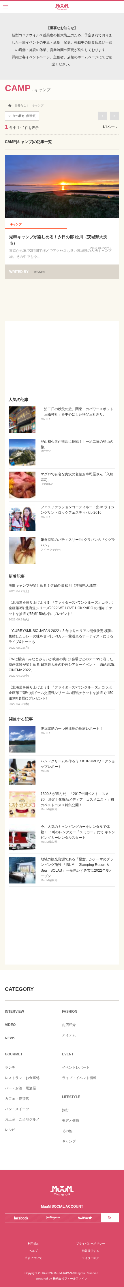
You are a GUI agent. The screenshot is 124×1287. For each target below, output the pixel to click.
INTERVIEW (14, 1012)
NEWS (10, 1038)
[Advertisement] (62, 357)
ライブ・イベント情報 (79, 1078)
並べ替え (21, 116)
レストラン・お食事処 (22, 1078)
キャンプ (69, 1141)
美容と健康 (70, 1121)
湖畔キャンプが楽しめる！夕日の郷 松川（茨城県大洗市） (54, 588)
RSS (110, 1217)
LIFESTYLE (71, 1097)
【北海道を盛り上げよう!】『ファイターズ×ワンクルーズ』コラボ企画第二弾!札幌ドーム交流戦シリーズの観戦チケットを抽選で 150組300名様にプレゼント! (61, 695)
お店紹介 (69, 1025)
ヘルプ (33, 1250)
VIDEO (10, 1025)
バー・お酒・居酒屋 (20, 1088)
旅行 (65, 1110)
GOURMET (13, 1054)
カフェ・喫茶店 (17, 1099)
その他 (67, 1131)
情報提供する (90, 1250)
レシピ (10, 1130)
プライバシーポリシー (90, 1243)
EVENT (68, 1054)
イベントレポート (76, 1067)
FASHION (69, 1012)
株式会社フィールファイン (70, 1278)
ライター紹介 (90, 1258)
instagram (53, 1217)
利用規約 (33, 1243)
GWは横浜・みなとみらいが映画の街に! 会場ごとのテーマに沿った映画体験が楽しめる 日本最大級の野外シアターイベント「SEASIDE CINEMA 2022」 (61, 667)
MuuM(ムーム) (62, 1190)
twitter (85, 1217)
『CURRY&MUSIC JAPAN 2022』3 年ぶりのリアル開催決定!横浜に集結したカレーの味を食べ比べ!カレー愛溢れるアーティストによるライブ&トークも (62, 639)
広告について (33, 1258)
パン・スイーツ (17, 1109)
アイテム (69, 1035)
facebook (21, 1217)
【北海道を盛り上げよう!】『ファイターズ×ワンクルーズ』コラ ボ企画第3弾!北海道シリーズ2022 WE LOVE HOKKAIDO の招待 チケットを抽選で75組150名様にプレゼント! (61, 611)
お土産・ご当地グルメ (22, 1119)
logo (62, 5)
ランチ (10, 1067)
